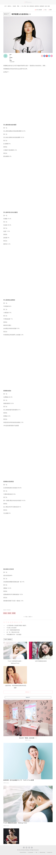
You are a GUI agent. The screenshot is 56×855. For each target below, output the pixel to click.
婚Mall (10, 6)
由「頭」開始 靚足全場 (13, 632)
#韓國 (13, 613)
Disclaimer (30, 852)
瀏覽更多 (27, 692)
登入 (45, 9)
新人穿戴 (24, 6)
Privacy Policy (23, 852)
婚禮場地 (37, 6)
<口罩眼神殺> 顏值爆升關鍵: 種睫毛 (16, 625)
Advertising (42, 852)
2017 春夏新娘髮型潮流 (13, 630)
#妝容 (9, 613)
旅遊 (46, 6)
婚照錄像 (32, 6)
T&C (36, 852)
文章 (5, 6)
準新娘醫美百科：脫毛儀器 (14, 634)
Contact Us (49, 852)
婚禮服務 (42, 6)
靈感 (49, 6)
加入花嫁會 (39, 9)
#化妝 (5, 613)
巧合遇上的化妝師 (11, 627)
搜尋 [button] (50, 9)
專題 (18, 6)
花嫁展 (14, 6)
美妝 (28, 6)
